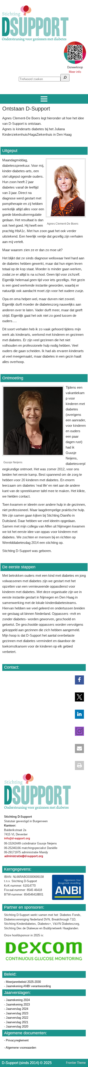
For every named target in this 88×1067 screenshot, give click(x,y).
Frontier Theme (76, 1063)
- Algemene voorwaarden (20, 1047)
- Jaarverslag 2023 (16, 1013)
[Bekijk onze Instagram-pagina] (77, 731)
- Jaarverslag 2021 (16, 1022)
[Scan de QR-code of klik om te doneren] (75, 63)
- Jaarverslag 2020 (16, 1026)
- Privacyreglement (16, 1040)
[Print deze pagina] (77, 765)
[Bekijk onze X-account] (77, 697)
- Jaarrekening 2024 (17, 1000)
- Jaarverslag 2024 (16, 1009)
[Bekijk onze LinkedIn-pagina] (77, 714)
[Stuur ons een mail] (77, 748)
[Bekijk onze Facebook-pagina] (77, 679)
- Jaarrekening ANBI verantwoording (27, 986)
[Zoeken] (64, 77)
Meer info (75, 72)
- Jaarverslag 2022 (16, 1017)
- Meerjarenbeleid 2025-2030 (22, 982)
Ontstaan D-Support (26, 108)
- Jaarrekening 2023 (17, 1004)
